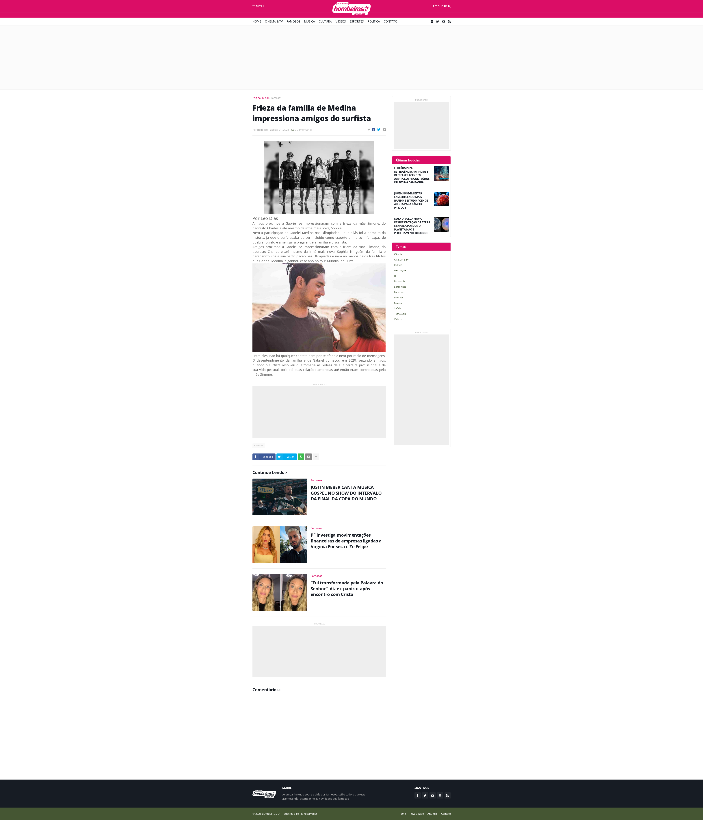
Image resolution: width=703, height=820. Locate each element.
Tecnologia (400, 313)
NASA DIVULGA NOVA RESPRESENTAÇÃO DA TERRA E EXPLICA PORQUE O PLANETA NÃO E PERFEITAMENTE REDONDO (412, 226)
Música (309, 21)
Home (256, 21)
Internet (398, 297)
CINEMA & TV (274, 21)
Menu (260, 6)
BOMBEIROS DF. (272, 813)
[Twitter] (378, 129)
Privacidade (417, 813)
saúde (397, 308)
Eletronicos (400, 286)
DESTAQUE (400, 270)
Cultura (325, 21)
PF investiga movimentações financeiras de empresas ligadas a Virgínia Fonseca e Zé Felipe (346, 540)
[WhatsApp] (301, 456)
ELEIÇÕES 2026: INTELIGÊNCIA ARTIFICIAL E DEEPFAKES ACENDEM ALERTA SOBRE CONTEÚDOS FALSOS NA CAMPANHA (411, 175)
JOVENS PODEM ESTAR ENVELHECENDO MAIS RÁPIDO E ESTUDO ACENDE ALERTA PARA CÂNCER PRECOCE (411, 200)
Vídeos (341, 21)
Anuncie (432, 813)
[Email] (384, 129)
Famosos (293, 21)
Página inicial (260, 98)
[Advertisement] (351, 57)
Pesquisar (440, 6)
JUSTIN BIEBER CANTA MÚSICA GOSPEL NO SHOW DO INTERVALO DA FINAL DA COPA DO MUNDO (346, 492)
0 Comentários (303, 129)
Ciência (398, 254)
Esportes (357, 21)
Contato (390, 21)
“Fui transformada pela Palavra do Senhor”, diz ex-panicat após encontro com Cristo (347, 588)
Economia (399, 281)
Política (374, 21)
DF (395, 276)
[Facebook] (373, 129)
